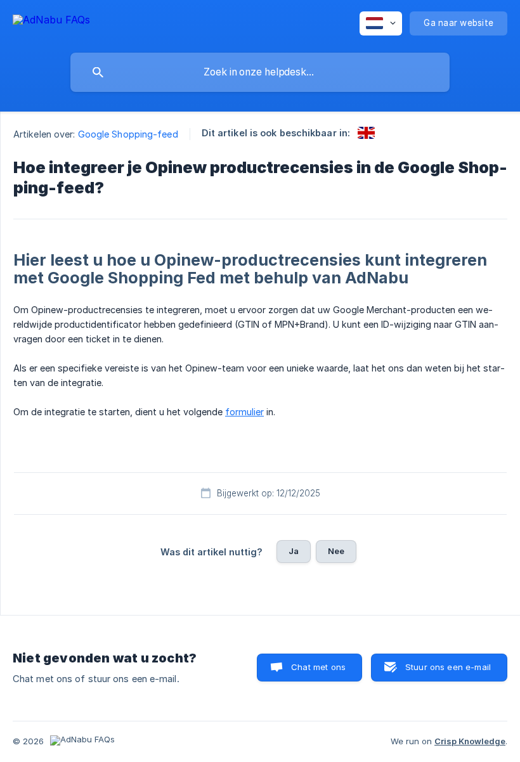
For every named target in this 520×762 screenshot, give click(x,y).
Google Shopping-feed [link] (128, 134)
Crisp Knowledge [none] (469, 741)
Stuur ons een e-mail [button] (448, 667)
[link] (366, 133)
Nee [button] (336, 551)
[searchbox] (260, 72)
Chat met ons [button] (318, 667)
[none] (51, 21)
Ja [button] (294, 551)
